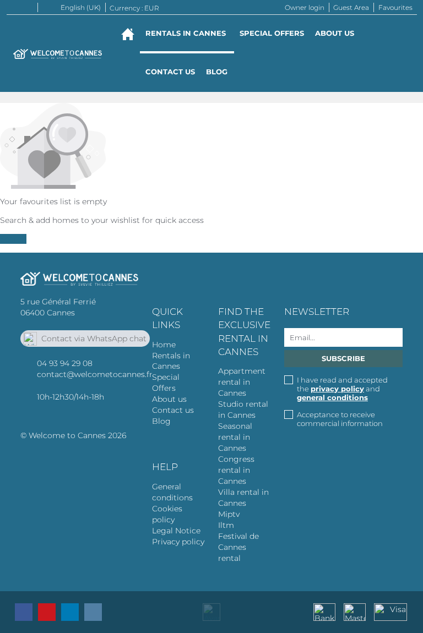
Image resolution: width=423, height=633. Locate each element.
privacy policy (337, 388)
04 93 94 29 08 (65, 363)
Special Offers (272, 33)
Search (13, 239)
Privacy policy (178, 542)
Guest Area (351, 7)
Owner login (304, 7)
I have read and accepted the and (342, 388)
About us (334, 33)
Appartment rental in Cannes (241, 382)
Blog (216, 71)
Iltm (226, 525)
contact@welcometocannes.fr (95, 374)
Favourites (395, 7)
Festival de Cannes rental (238, 547)
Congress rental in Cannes (236, 470)
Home (164, 345)
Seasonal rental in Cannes (235, 437)
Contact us (170, 71)
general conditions (332, 397)
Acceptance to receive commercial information (340, 419)
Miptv (229, 514)
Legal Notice (176, 531)
